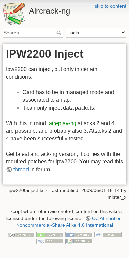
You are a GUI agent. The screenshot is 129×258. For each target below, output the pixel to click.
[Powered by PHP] (79, 234)
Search (59, 32)
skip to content (110, 6)
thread (21, 169)
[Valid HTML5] (108, 234)
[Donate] (50, 234)
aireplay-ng (62, 123)
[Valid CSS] (50, 241)
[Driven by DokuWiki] (79, 241)
